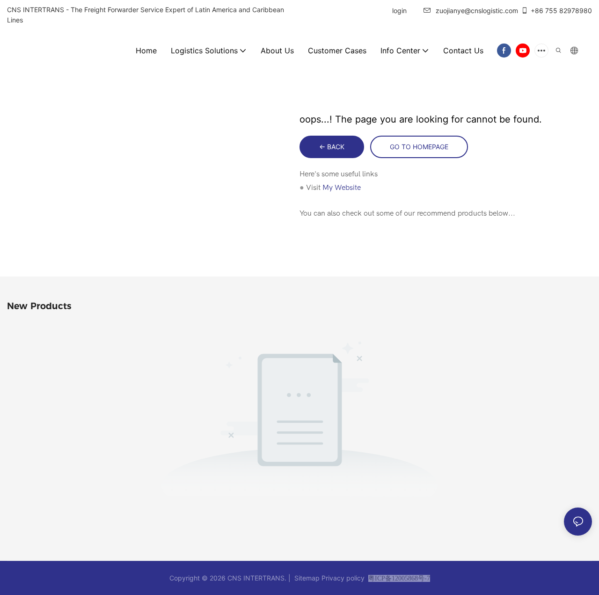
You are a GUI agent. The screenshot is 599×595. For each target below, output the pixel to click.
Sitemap (306, 578)
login (398, 11)
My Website (341, 187)
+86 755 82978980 (561, 11)
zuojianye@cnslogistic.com (477, 11)
